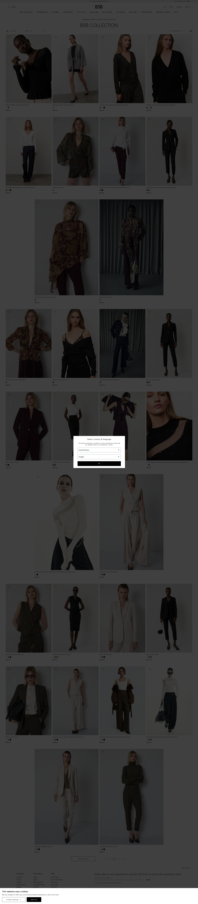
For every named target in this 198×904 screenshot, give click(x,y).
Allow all (34, 899)
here (57, 895)
